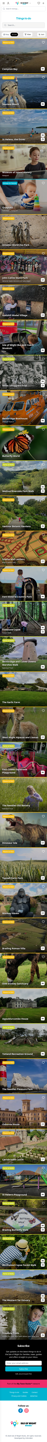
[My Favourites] (39, 3)
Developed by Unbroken (23, 1438)
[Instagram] (26, 1410)
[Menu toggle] (3, 3)
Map (7, 34)
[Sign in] (8, 3)
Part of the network (23, 1383)
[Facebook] (20, 1410)
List (15, 34)
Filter (29, 34)
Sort (42, 34)
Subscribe (23, 1369)
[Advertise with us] (43, 3)
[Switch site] (30, 3)
